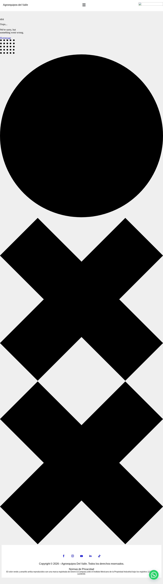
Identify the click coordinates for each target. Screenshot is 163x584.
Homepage (5, 38)
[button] (84, 5)
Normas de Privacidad (81, 569)
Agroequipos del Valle (15, 4)
